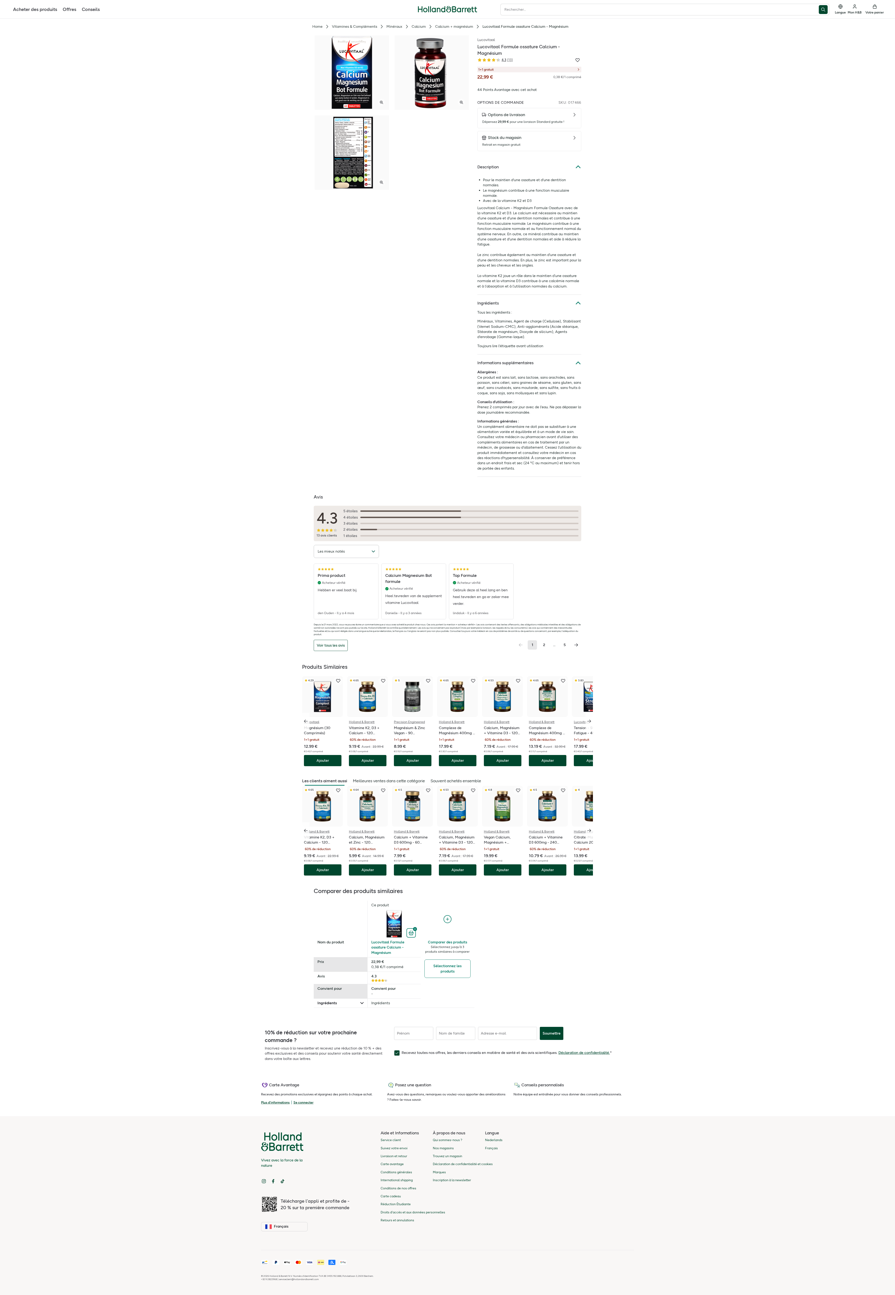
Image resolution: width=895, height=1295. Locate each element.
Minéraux (394, 26)
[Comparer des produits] (447, 919)
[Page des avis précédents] (521, 645)
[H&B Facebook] (273, 1181)
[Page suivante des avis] (576, 645)
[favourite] (338, 681)
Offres (69, 9)
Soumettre (552, 1033)
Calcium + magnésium (454, 26)
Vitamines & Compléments (354, 26)
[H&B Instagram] (264, 1181)
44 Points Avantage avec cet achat (507, 89)
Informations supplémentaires (505, 362)
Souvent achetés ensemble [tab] (455, 780)
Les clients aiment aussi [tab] (324, 780)
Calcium (419, 26)
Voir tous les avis (331, 645)
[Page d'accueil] (447, 9)
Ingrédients (488, 303)
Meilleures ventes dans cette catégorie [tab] (389, 780)
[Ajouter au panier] (411, 932)
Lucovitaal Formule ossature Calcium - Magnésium (387, 947)
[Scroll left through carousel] (306, 721)
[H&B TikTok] (282, 1181)
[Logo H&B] (447, 11)
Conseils (91, 9)
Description (488, 167)
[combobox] (659, 9)
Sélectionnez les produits (447, 968)
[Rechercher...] (824, 9)
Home (317, 26)
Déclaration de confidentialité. (584, 1052)
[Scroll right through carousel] (589, 721)
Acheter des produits (35, 9)
